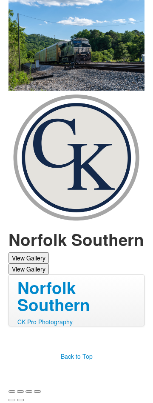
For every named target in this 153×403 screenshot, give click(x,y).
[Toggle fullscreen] (29, 391)
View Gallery (28, 258)
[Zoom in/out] (37, 391)
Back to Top (77, 356)
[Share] (20, 391)
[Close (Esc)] (11, 391)
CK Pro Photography (45, 321)
